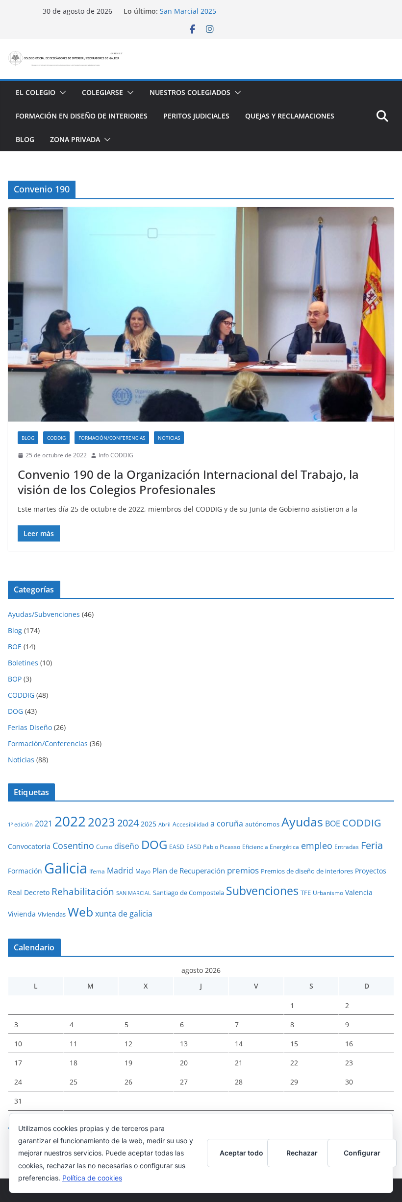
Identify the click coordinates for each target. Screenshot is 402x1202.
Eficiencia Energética (270, 846)
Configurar (362, 1153)
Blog (25, 139)
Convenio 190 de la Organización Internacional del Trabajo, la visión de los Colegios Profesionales (188, 481)
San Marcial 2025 (188, 11)
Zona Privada (75, 139)
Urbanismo (328, 892)
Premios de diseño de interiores (307, 871)
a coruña (226, 823)
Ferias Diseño (30, 727)
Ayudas (302, 821)
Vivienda (22, 914)
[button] (60, 92)
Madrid (120, 870)
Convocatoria (29, 846)
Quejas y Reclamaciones (289, 115)
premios (243, 870)
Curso (104, 846)
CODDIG (56, 437)
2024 (128, 822)
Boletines (23, 662)
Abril (164, 824)
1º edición (20, 824)
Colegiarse (102, 92)
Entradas (346, 846)
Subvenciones (262, 890)
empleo (316, 845)
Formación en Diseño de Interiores (82, 115)
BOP (15, 678)
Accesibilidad (190, 824)
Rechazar (302, 1153)
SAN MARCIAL (133, 893)
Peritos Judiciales (196, 115)
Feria (372, 845)
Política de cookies (92, 1178)
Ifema (97, 871)
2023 (101, 822)
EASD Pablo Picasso (213, 846)
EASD (176, 846)
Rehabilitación (82, 891)
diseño (126, 846)
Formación (25, 870)
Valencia (359, 892)
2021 (43, 823)
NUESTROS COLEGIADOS (190, 92)
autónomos (262, 824)
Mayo (143, 871)
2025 (148, 823)
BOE (15, 646)
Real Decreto (29, 892)
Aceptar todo (241, 1153)
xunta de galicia (123, 913)
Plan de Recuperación (188, 870)
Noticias (169, 437)
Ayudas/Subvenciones (44, 614)
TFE (306, 892)
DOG (15, 711)
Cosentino (73, 845)
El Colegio (35, 92)
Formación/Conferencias (111, 437)
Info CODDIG (116, 455)
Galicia (65, 868)
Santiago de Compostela (188, 892)
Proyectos (370, 870)
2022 (70, 821)
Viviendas (52, 914)
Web (80, 911)
